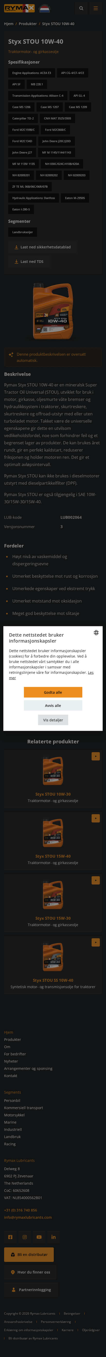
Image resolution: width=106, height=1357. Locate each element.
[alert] (53, 678)
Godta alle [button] (53, 692)
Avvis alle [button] (53, 705)
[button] (53, 719)
